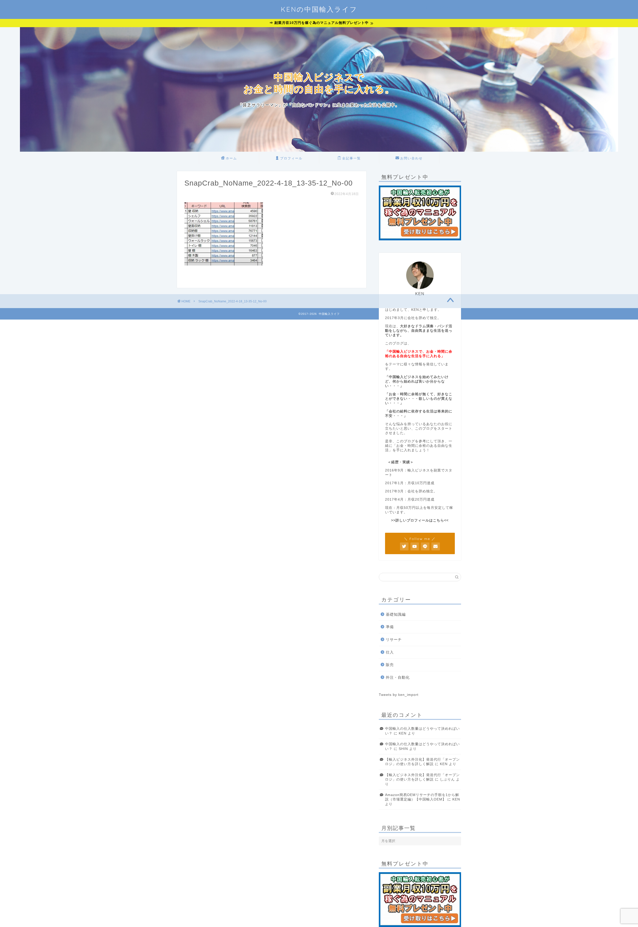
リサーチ (394, 639)
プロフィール (291, 158)
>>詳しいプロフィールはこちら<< (420, 520)
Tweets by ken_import (398, 695)
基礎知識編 (396, 614)
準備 (390, 627)
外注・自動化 (398, 677)
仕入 (390, 652)
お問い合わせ (411, 158)
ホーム (231, 158)
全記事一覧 (351, 158)
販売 (390, 664)
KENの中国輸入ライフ (319, 9)
